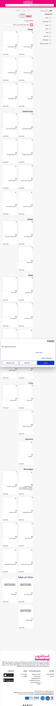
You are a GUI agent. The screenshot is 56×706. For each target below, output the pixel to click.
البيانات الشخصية (36, 674)
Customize (27, 362)
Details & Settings (46, 358)
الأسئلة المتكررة (50, 674)
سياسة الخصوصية (36, 678)
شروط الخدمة (37, 676)
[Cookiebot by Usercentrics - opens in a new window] (48, 341)
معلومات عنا (24, 674)
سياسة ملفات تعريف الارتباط (35, 683)
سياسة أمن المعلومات (34, 680)
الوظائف (25, 676)
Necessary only (10, 362)
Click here (17, 692)
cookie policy (39, 352)
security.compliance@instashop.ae (44, 694)
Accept (46, 362)
